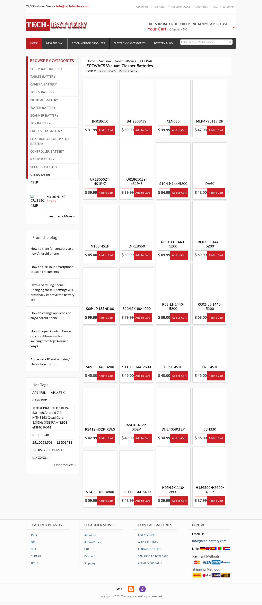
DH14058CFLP (173, 429)
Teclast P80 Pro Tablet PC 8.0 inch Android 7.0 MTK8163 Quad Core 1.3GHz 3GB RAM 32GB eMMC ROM (50, 417)
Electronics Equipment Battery (49, 141)
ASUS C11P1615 (148, 542)
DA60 (209, 184)
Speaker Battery (44, 167)
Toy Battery (40, 123)
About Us (90, 535)
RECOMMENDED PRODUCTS (88, 43)
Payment (89, 556)
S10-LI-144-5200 (173, 184)
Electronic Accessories (130, 43)
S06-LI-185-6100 (100, 309)
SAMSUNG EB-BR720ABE (153, 556)
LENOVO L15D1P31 (150, 549)
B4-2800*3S (136, 121)
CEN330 (209, 429)
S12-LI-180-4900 (137, 309)
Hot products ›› (65, 465)
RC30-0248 (40, 435)
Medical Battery (44, 100)
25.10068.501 (42, 442)
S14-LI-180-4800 (100, 492)
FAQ (215, 6)
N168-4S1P (100, 246)
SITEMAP (228, 6)
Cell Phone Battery (46, 69)
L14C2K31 (40, 457)
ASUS (33, 535)
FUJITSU (35, 556)
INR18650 (100, 121)
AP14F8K (39, 392)
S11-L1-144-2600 (136, 367)
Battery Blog (163, 43)
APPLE (34, 563)
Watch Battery (42, 108)
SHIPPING (201, 6)
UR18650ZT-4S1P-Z (100, 181)
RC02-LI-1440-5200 (210, 306)
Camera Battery (43, 84)
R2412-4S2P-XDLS (100, 429)
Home (34, 43)
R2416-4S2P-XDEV (136, 427)
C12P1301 (40, 400)
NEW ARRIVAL (54, 43)
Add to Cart (106, 130)
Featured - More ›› (62, 216)
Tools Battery (42, 92)
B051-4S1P (173, 367)
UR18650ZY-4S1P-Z (136, 181)
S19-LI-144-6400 (137, 492)
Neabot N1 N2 (55, 197)
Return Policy (92, 542)
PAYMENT (160, 6)
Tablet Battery (42, 77)
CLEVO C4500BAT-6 (150, 563)
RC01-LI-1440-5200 (173, 244)
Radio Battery (42, 159)
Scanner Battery (44, 116)
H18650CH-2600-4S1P (210, 490)
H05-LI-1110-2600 (173, 490)
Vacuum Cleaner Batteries (117, 61)
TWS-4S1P (209, 367)
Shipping (90, 563)
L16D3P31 (64, 442)
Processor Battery (46, 131)
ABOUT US (142, 6)
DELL (33, 549)
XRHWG (38, 450)
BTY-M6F (56, 450)
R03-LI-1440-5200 (173, 306)
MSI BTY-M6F (146, 535)
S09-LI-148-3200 (100, 367)
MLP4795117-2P (209, 121)
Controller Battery (47, 152)
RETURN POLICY (180, 6)
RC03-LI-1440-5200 (210, 244)
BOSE (33, 542)
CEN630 (173, 121)
